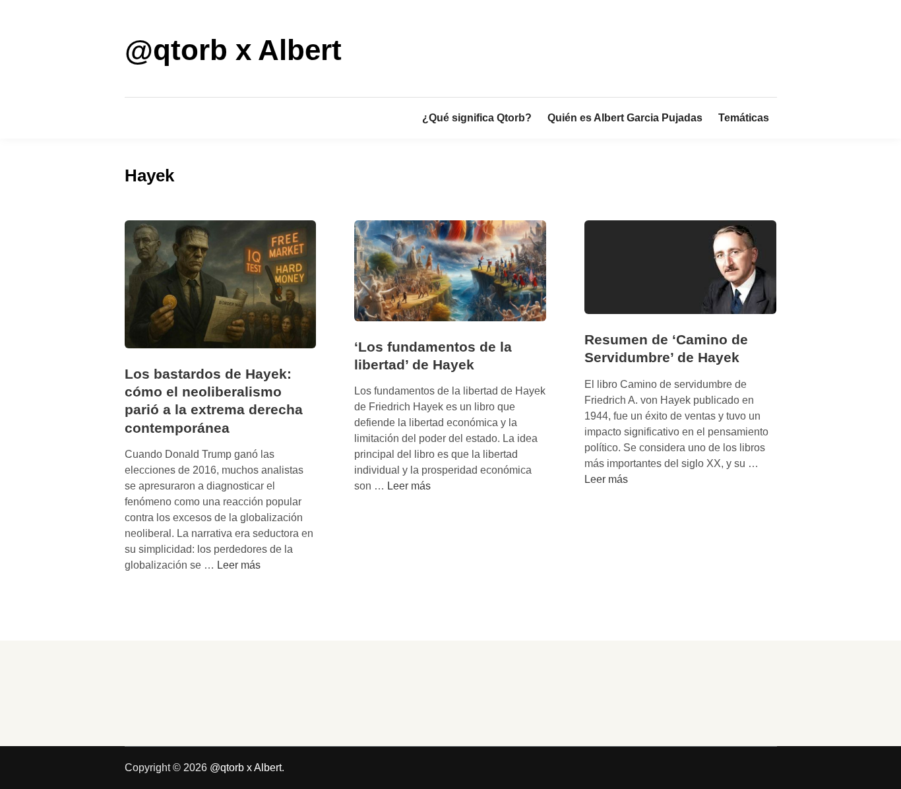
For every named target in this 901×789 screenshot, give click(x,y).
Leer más (239, 565)
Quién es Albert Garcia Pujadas (624, 117)
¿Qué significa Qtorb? (477, 117)
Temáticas (743, 117)
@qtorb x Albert (233, 50)
